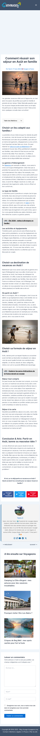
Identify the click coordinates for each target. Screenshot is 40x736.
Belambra (8, 165)
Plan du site (33, 732)
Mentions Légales (15, 732)
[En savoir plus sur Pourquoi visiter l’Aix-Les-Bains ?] (17, 600)
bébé (27, 203)
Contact (5, 732)
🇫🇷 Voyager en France (28, 69)
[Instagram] (14, 538)
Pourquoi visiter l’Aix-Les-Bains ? (18, 613)
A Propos (25, 732)
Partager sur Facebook (8, 494)
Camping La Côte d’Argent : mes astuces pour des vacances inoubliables (17, 583)
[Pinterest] (23, 538)
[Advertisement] (20, 31)
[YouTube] (20, 538)
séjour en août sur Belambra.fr (20, 146)
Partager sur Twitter (21, 494)
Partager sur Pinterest (33, 494)
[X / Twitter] (26, 538)
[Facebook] (17, 538)
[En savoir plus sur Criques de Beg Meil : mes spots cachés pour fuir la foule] (18, 628)
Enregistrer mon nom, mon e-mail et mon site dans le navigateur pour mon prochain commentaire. (19, 708)
